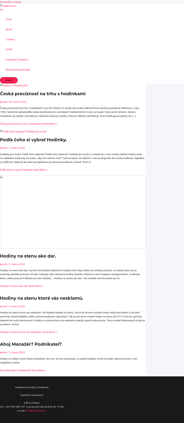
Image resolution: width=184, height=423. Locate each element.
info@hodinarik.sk (36, 410)
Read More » (28, 123)
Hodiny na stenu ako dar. (28, 256)
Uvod (9, 19)
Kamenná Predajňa (17, 59)
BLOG (9, 29)
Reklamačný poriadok (18, 69)
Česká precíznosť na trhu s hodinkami (43, 93)
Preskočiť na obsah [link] (10, 2)
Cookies (10, 39)
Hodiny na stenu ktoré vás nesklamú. (41, 298)
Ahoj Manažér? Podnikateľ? (31, 344)
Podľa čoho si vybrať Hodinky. (33, 139)
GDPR (9, 49)
